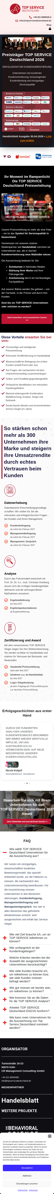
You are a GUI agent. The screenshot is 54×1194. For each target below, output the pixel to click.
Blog (49, 25)
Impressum (33, 1190)
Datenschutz (23, 1190)
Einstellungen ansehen (27, 1183)
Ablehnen (27, 1175)
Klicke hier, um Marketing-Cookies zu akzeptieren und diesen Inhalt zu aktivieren (27, 208)
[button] (49, 1136)
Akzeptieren (27, 1168)
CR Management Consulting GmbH (22, 1071)
